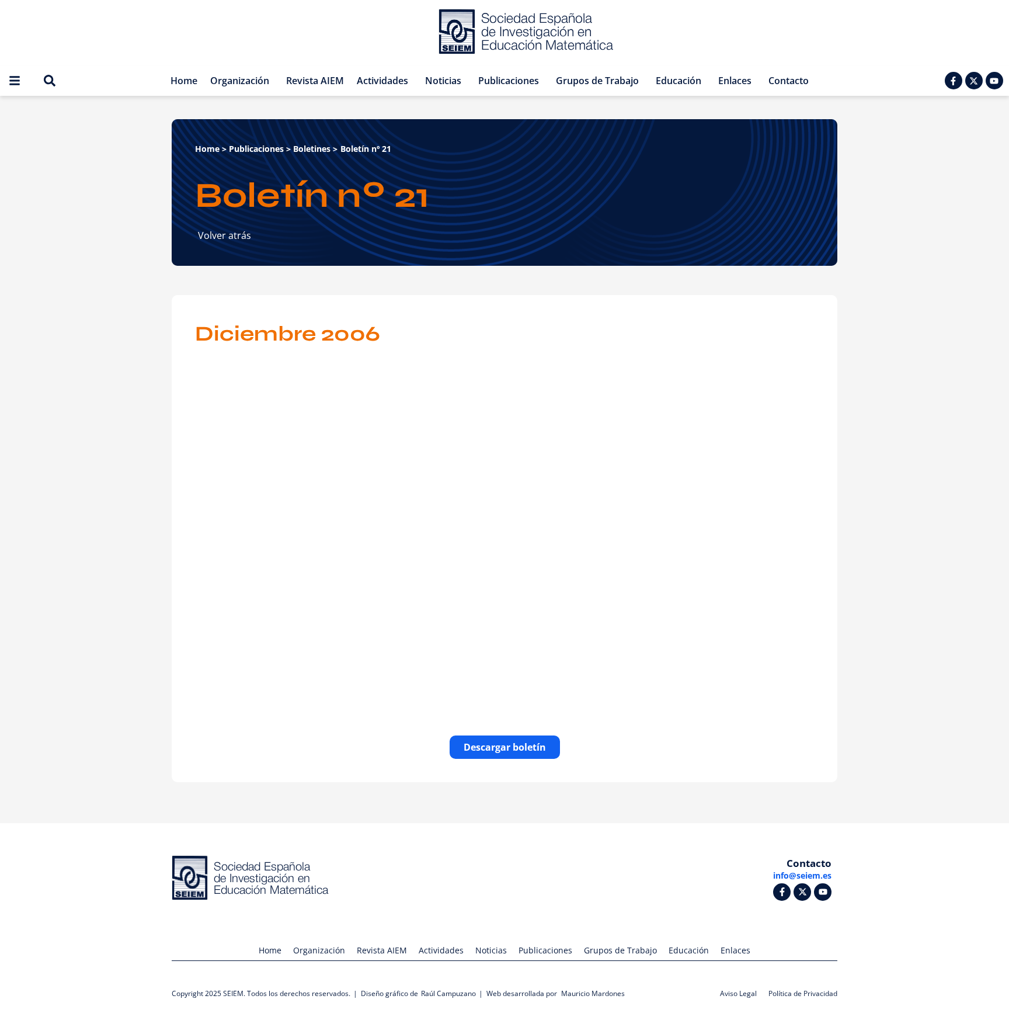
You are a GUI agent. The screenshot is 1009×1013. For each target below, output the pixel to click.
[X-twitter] (974, 80)
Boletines (311, 148)
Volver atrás (224, 235)
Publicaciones (256, 148)
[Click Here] (14, 80)
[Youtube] (994, 80)
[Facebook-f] (953, 80)
